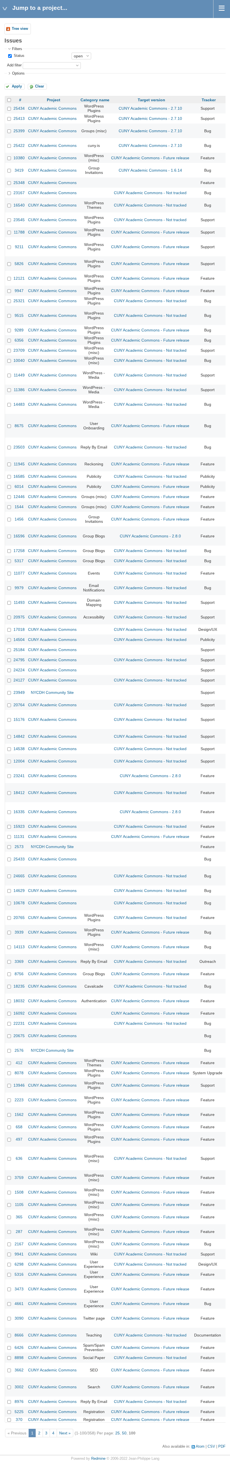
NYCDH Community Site (52, 692)
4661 (19, 1303)
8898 (19, 1357)
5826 (19, 263)
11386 (19, 389)
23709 (19, 350)
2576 (19, 1050)
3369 (19, 961)
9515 (19, 315)
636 (19, 1158)
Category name (95, 100)
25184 (19, 649)
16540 (19, 205)
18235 (19, 986)
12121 (19, 278)
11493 (19, 602)
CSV (211, 1446)
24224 (19, 670)
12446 (19, 496)
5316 (19, 1274)
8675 (19, 425)
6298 (19, 1264)
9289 (19, 330)
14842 (19, 736)
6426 (19, 1347)
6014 (19, 486)
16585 (19, 476)
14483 (19, 404)
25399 (19, 131)
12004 (19, 761)
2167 (19, 1244)
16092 (19, 1013)
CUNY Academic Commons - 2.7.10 (150, 108)
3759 (19, 1177)
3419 (19, 170)
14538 (19, 748)
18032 (19, 1001)
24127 (19, 680)
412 (19, 1062)
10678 (19, 903)
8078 (19, 1073)
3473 (19, 1289)
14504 (19, 639)
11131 (19, 836)
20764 (19, 705)
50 (124, 1433)
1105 (19, 1204)
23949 (19, 692)
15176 (19, 719)
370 (19, 1419)
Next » (65, 1433)
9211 (19, 247)
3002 (19, 1387)
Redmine (98, 1459)
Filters (17, 49)
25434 (19, 108)
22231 (19, 1023)
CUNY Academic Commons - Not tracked (150, 192)
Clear (39, 86)
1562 (19, 1114)
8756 (19, 974)
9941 (19, 1254)
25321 (19, 301)
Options (18, 73)
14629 (19, 890)
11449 (19, 375)
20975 (19, 617)
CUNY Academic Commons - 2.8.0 (150, 536)
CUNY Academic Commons (52, 108)
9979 (19, 588)
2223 (19, 1100)
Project (53, 100)
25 (117, 1433)
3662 (19, 1370)
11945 (19, 464)
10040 (19, 360)
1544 (19, 506)
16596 (19, 536)
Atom (200, 1446)
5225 (19, 1411)
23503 (19, 447)
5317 (19, 561)
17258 (19, 550)
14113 (19, 947)
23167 (19, 192)
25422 (19, 145)
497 (19, 1139)
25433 (19, 859)
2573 (19, 846)
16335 (19, 812)
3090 (19, 1318)
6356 (19, 340)
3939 (19, 932)
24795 (19, 660)
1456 (19, 519)
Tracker (209, 100)
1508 (19, 1192)
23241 (19, 775)
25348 (19, 182)
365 (19, 1217)
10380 (19, 158)
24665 (19, 876)
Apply (17, 86)
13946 (19, 1085)
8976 (19, 1401)
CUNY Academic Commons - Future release (150, 158)
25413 (19, 118)
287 (19, 1231)
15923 (19, 826)
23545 (19, 219)
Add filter (14, 65)
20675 (19, 1035)
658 (19, 1127)
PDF (222, 1446)
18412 (19, 792)
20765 (19, 917)
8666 (19, 1335)
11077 (19, 573)
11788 (19, 232)
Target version (151, 100)
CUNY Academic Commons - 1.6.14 (150, 170)
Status (18, 56)
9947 (19, 290)
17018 (19, 629)
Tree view (20, 29)
